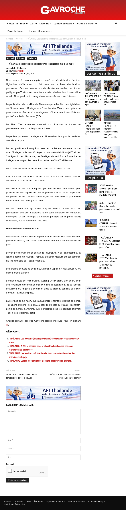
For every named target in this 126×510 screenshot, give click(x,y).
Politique (20, 58)
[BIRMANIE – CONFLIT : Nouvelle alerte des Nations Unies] (91, 223)
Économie (44, 23)
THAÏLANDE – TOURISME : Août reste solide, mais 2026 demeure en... (111, 99)
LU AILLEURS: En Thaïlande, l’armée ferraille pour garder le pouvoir (21, 376)
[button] (116, 23)
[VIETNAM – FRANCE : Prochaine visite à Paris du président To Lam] (93, 115)
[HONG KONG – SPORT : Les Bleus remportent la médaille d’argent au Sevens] (91, 188)
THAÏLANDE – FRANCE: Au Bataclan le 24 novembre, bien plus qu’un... (109, 242)
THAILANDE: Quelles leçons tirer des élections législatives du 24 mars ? (40, 360)
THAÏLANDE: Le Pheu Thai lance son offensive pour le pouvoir (65, 376)
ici (7, 324)
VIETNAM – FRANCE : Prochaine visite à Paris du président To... (92, 129)
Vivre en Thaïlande (85, 23)
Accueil (10, 23)
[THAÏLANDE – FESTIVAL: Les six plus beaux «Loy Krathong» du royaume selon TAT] (91, 258)
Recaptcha (11, 464)
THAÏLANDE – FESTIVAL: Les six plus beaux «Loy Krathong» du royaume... (108, 261)
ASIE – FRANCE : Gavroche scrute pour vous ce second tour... (109, 207)
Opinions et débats (63, 23)
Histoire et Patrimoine (39, 31)
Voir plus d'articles (101, 276)
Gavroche (20, 71)
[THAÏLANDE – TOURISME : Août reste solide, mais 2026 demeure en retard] (112, 85)
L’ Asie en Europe (15, 31)
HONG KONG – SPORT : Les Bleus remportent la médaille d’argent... (108, 190)
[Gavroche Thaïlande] (63, 10)
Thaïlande (21, 23)
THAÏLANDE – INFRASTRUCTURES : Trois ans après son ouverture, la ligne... (93, 99)
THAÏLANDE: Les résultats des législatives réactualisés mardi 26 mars (40, 63)
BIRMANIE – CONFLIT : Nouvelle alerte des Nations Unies (108, 225)
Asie (32, 23)
